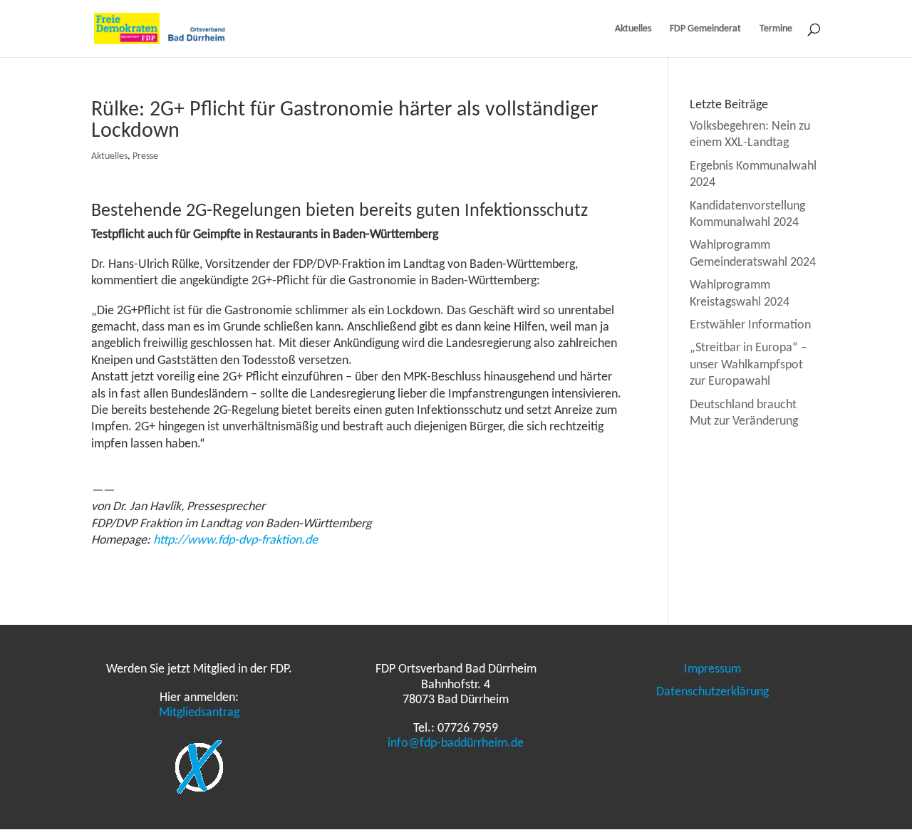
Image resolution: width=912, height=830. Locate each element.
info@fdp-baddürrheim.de (456, 742)
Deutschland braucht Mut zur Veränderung (744, 412)
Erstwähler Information (750, 324)
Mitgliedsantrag (199, 712)
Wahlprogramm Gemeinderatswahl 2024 (753, 253)
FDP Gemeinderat (705, 29)
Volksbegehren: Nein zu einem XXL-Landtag (750, 134)
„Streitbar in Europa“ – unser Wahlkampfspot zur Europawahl (748, 363)
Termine (776, 29)
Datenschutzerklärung (712, 691)
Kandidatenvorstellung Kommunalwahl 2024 (747, 213)
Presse (145, 156)
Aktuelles (633, 29)
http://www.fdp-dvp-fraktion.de (235, 539)
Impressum (712, 668)
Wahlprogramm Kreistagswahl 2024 (739, 292)
